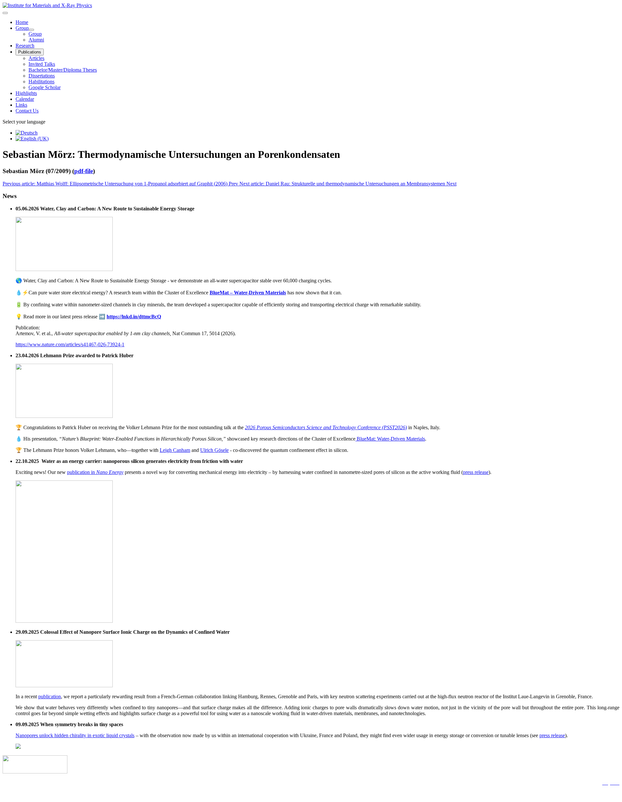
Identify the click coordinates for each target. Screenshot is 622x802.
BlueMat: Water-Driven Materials (390, 439)
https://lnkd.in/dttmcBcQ (134, 316)
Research (25, 45)
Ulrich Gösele (214, 450)
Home (22, 22)
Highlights (26, 93)
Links (21, 105)
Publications (29, 52)
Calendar (25, 99)
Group (22, 28)
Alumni (36, 39)
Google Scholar (45, 87)
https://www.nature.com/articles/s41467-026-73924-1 (70, 344)
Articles (36, 58)
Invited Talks (42, 64)
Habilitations (41, 81)
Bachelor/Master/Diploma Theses (63, 70)
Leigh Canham (175, 450)
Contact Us (27, 110)
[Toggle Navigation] (5, 13)
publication (49, 696)
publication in (95, 472)
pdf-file (83, 171)
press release (476, 472)
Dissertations (42, 75)
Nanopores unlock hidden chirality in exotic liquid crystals (75, 735)
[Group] (31, 30)
